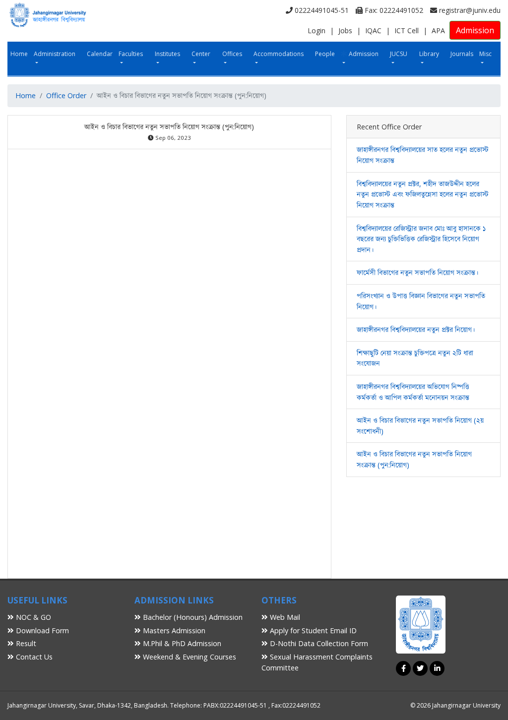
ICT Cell (406, 30)
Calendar (100, 54)
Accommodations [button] (279, 54)
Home (19, 54)
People (325, 54)
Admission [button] (363, 54)
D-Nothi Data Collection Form (318, 643)
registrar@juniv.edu (469, 10)
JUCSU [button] (398, 54)
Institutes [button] (167, 54)
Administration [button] (54, 54)
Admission (475, 30)
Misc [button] (485, 54)
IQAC (373, 30)
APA (438, 30)
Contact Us (33, 656)
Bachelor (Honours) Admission (192, 617)
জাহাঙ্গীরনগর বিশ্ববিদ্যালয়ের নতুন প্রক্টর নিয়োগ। (416, 329)
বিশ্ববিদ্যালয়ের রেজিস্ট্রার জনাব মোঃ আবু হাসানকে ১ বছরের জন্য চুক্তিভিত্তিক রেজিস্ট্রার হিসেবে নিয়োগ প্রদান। (421, 239)
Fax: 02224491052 (393, 10)
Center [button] (200, 54)
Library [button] (429, 54)
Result (25, 643)
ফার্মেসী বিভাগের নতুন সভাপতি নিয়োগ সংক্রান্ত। (417, 272)
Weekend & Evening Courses (188, 656)
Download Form (41, 630)
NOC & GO (32, 617)
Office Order (66, 95)
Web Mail (284, 617)
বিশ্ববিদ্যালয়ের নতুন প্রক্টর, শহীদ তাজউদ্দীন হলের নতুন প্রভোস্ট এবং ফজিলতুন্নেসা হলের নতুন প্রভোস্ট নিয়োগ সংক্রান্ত (423, 194)
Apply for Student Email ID (312, 630)
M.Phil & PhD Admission (181, 643)
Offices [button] (232, 54)
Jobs (345, 30)
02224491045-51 (321, 10)
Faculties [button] (131, 54)
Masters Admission (173, 630)
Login (316, 30)
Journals (461, 54)
